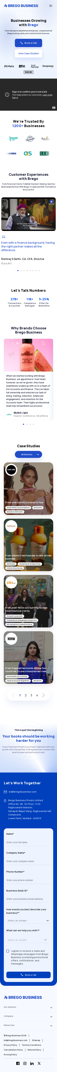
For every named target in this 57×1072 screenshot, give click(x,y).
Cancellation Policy (13, 1050)
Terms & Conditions (31, 1045)
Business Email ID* (17, 890)
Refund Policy (34, 1050)
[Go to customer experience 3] (24, 270)
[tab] (28, 1007)
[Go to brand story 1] (23, 424)
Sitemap (36, 1040)
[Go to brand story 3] (30, 424)
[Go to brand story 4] (33, 424)
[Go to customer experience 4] (27, 270)
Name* (10, 833)
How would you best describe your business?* (26, 911)
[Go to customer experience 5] (30, 270)
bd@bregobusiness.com (22, 791)
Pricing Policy (10, 1054)
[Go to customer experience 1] (18, 270)
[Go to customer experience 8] (39, 270)
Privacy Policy (10, 1045)
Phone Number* (15, 871)
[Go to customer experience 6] (33, 270)
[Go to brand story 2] (26, 424)
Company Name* (15, 852)
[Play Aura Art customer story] (28, 214)
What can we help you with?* (23, 930)
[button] (48, 920)
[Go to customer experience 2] (21, 270)
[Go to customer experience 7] (36, 270)
